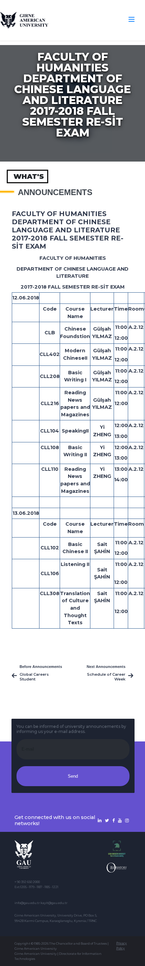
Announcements (55, 192)
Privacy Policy (121, 946)
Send (73, 776)
